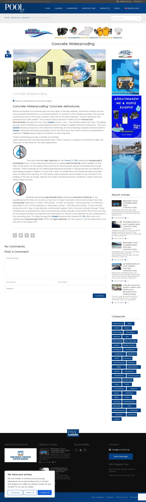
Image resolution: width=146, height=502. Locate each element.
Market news (127, 380)
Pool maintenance (129, 406)
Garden (58, 8)
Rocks (117, 393)
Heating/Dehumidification (134, 367)
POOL (47, 8)
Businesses (72, 8)
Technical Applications (118, 415)
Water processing (119, 367)
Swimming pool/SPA (129, 393)
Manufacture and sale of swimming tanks (119, 376)
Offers (116, 397)
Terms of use (121, 497)
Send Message (121, 456)
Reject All (30, 492)
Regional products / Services (134, 389)
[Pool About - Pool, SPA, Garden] (18, 8)
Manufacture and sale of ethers (129, 372)
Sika (127, 336)
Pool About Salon (130, 333)
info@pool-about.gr (125, 1)
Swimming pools (133, 375)
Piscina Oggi (117, 332)
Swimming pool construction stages (37, 101)
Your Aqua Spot (130, 341)
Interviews (116, 406)
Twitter (21, 235)
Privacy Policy (135, 497)
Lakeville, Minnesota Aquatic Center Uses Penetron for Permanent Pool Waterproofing (132, 289)
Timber (116, 384)
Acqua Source (118, 323)
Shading (117, 401)
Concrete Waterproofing (30, 93)
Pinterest (33, 235)
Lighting (117, 419)
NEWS (117, 8)
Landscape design (134, 411)
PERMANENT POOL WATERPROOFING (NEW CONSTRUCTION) (130, 204)
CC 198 (82, 216)
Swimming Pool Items (118, 363)
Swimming (116, 380)
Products (105, 8)
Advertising (137, 1)
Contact (109, 497)
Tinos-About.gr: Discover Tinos (122, 475)
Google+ (27, 235)
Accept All (44, 492)
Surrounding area (118, 389)
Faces (127, 397)
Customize (15, 492)
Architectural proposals (130, 350)
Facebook (15, 235)
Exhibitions (131, 362)
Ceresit (16, 128)
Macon (127, 328)
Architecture (88, 8)
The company (97, 497)
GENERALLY (132, 354)
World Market (117, 341)
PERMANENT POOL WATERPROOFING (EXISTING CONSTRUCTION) (130, 246)
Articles (116, 345)
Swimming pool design (118, 411)
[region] (30, 484)
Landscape (132, 414)
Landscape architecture (119, 354)
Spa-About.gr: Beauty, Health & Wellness (122, 470)
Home (7, 17)
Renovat (25, 17)
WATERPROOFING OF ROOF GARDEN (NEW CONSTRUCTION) (131, 224)
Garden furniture (129, 345)
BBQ (129, 323)
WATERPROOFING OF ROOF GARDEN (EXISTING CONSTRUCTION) (131, 267)
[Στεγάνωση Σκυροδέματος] (8, 52)
